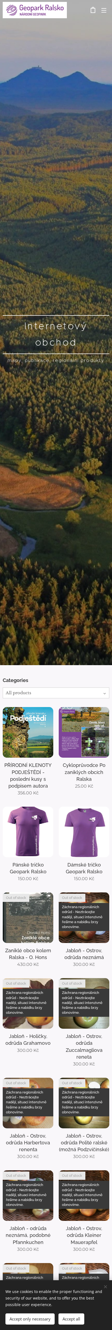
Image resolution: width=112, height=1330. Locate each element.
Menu (103, 10)
